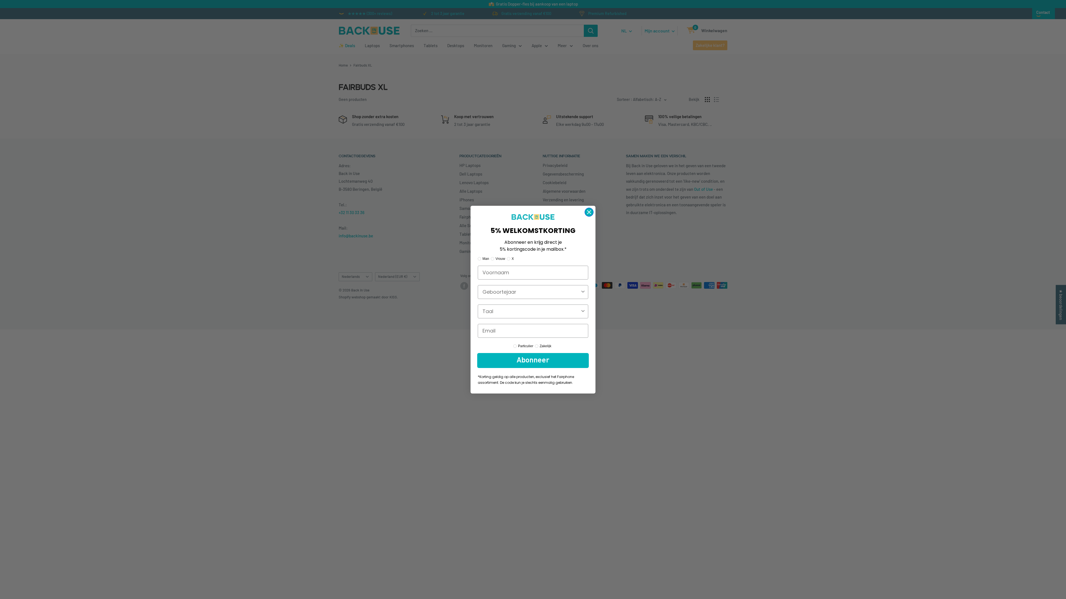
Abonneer (533, 360)
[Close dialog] (589, 212)
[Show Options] (583, 292)
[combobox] (531, 292)
